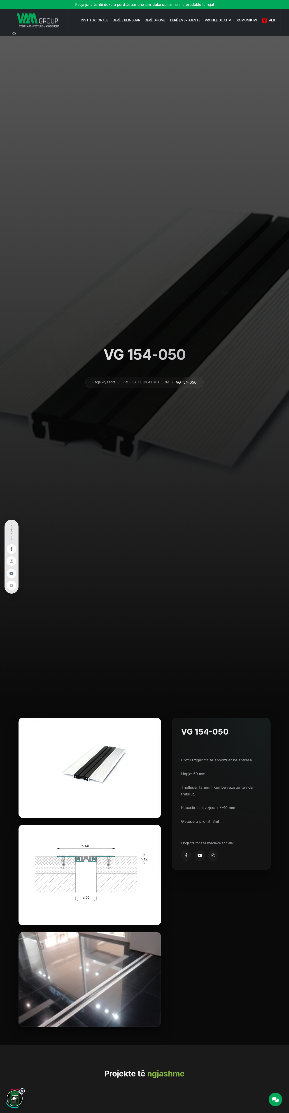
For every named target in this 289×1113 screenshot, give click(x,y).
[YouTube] (200, 855)
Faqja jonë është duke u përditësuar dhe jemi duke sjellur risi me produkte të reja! (144, 4)
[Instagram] (213, 855)
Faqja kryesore (104, 382)
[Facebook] (186, 855)
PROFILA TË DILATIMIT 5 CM (145, 382)
